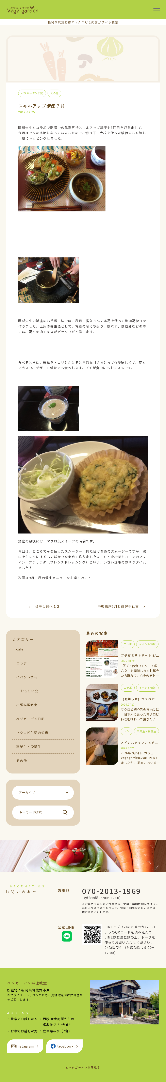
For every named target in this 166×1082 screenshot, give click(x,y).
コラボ (21, 663)
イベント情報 (27, 677)
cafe (19, 649)
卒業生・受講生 (28, 746)
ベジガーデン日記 (30, 718)
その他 (21, 760)
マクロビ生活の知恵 (32, 732)
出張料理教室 (27, 704)
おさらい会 (29, 690)
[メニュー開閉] (156, 9)
